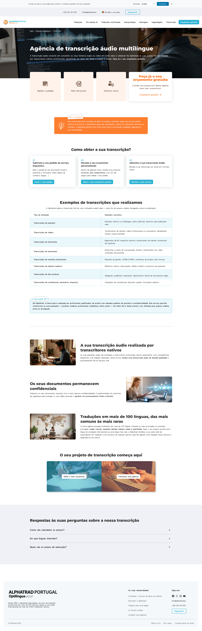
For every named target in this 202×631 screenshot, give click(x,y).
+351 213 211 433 (69, 12)
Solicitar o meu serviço (141, 182)
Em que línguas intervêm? (43, 538)
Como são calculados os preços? (47, 530)
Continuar (162, 4)
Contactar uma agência (128, 476)
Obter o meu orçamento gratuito (97, 182)
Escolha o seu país (112, 12)
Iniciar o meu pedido (43, 182)
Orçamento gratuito (188, 22)
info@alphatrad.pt (89, 12)
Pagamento (132, 12)
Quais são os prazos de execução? (48, 547)
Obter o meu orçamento (74, 476)
